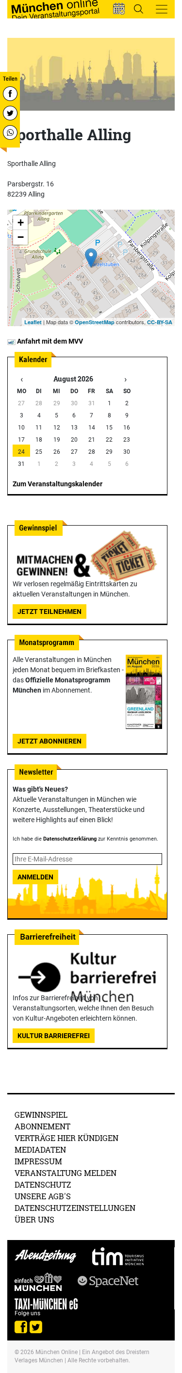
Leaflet (33, 322)
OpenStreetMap (95, 322)
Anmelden (35, 877)
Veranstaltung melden (65, 1173)
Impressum (38, 1161)
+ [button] (20, 222)
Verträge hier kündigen (66, 1138)
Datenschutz (43, 1184)
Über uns (34, 1219)
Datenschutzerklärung (70, 839)
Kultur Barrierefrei (53, 1036)
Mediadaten (40, 1149)
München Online (56, 1352)
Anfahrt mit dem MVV (49, 341)
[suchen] (138, 8)
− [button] (20, 237)
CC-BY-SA (159, 322)
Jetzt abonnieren (49, 741)
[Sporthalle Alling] (91, 258)
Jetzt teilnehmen (49, 611)
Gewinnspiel (41, 1114)
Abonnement (42, 1126)
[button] (119, 8)
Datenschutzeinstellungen (75, 1208)
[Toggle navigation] (162, 9)
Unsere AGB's (43, 1196)
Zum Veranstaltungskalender (57, 484)
